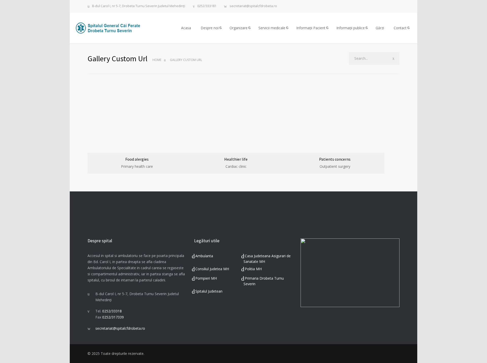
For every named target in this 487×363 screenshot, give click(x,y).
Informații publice (350, 27)
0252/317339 (113, 317)
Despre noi (210, 27)
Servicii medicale (271, 27)
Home (156, 60)
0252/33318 (112, 311)
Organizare (239, 27)
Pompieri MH (206, 278)
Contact (400, 27)
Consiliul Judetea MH (212, 268)
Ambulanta (204, 255)
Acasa (186, 27)
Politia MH (253, 268)
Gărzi (380, 27)
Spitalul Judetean (208, 291)
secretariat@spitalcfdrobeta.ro (253, 6)
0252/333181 (206, 6)
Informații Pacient (310, 27)
